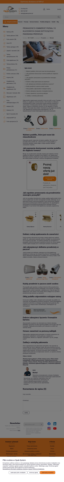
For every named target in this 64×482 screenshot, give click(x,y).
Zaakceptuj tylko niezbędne (18, 472)
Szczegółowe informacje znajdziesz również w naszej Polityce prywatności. (23, 469)
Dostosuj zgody (33, 472)
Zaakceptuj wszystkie (48, 472)
